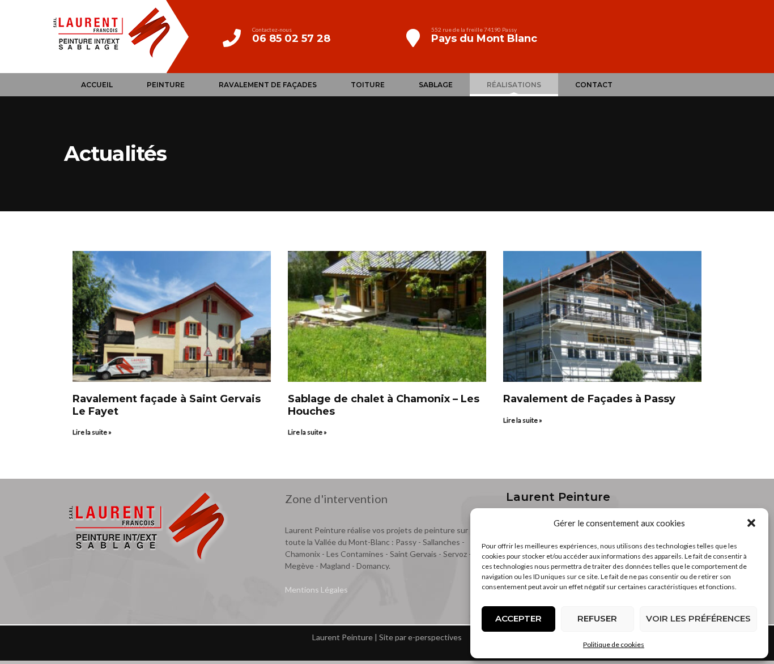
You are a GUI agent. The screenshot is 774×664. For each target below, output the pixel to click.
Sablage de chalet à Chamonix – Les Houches (383, 405)
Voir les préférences (698, 618)
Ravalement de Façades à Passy (589, 399)
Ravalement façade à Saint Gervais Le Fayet (167, 405)
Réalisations (514, 84)
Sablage (436, 84)
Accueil (97, 84)
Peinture (166, 84)
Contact (594, 84)
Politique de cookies (613, 644)
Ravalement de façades (268, 84)
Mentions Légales (316, 589)
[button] (751, 523)
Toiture (368, 84)
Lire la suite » (92, 432)
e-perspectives (435, 637)
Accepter (518, 618)
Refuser (597, 618)
